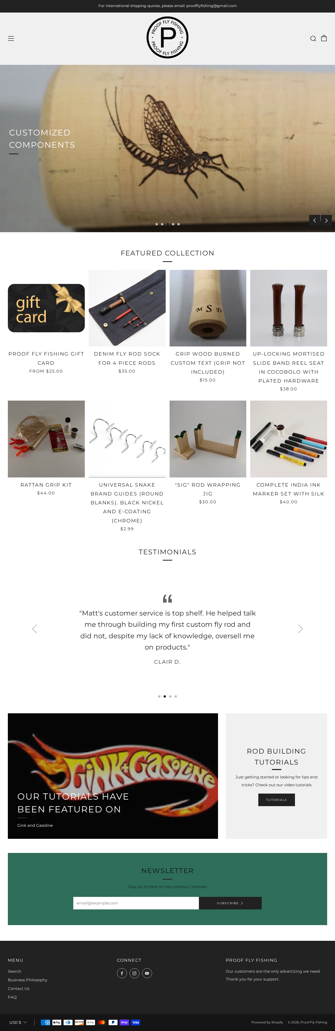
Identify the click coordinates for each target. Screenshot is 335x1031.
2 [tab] (162, 224)
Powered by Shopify (267, 1022)
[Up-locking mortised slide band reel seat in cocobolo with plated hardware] (288, 308)
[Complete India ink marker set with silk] (288, 439)
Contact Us (18, 988)
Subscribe (228, 903)
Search (14, 971)
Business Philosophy (27, 979)
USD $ (15, 1022)
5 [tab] (178, 224)
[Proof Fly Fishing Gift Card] (46, 308)
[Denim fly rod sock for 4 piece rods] (127, 308)
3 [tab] (167, 224)
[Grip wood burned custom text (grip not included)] (208, 308)
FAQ (12, 997)
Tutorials (276, 800)
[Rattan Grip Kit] (46, 439)
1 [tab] (156, 224)
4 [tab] (173, 224)
